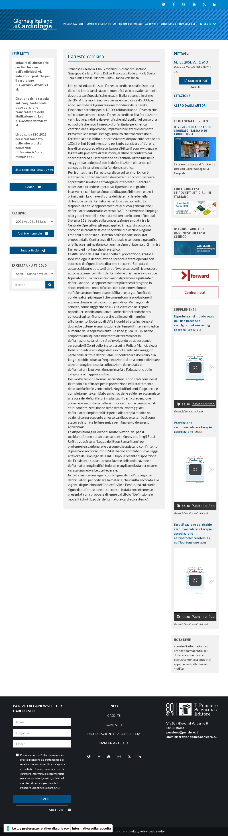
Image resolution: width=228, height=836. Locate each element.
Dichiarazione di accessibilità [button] (114, 734)
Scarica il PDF (197, 80)
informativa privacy (53, 755)
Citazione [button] (182, 95)
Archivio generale (30, 233)
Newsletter (187, 23)
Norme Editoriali (130, 23)
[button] (13, 265)
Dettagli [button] (181, 53)
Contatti (114, 725)
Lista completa (34, 169)
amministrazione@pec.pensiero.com (193, 737)
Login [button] (207, 23)
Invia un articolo (114, 743)
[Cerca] (49, 284)
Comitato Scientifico (101, 23)
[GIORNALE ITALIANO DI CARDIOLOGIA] (33, 24)
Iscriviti (42, 799)
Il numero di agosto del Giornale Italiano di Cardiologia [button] (193, 130)
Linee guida (168, 23)
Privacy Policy (138, 831)
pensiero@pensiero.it (182, 732)
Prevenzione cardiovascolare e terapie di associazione (194, 427)
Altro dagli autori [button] (190, 105)
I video (30, 187)
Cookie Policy (157, 831)
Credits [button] (114, 715)
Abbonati (151, 23)
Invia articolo (30, 250)
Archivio (57, 810)
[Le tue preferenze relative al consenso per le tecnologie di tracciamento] (8, 828)
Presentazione (73, 23)
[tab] (195, 53)
